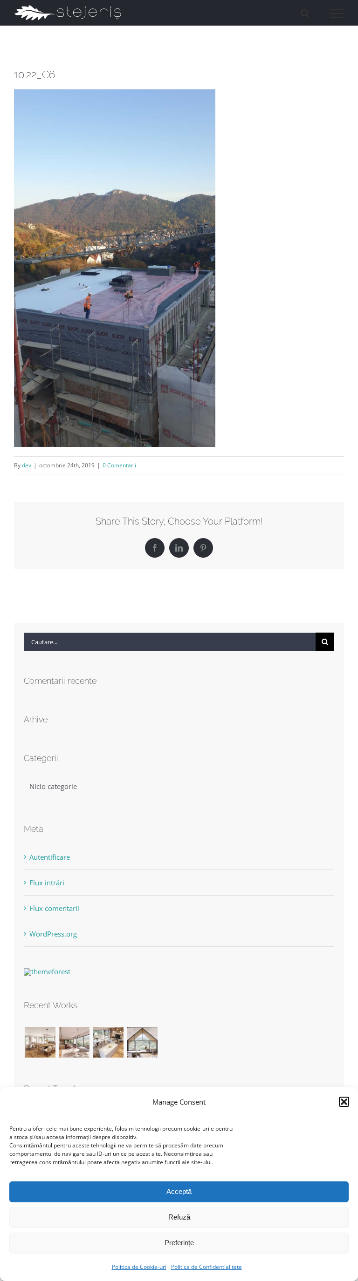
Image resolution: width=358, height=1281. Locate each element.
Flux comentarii (54, 908)
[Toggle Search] (305, 13)
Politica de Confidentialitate (206, 1267)
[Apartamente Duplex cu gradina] (108, 1042)
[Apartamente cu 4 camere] (74, 1042)
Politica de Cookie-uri (139, 1267)
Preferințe (179, 1243)
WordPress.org (53, 933)
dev (26, 465)
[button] (344, 1101)
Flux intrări (46, 882)
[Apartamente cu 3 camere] (40, 1042)
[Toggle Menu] (337, 13)
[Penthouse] (142, 1042)
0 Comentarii (119, 465)
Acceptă (179, 1191)
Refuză (179, 1217)
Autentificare (49, 857)
